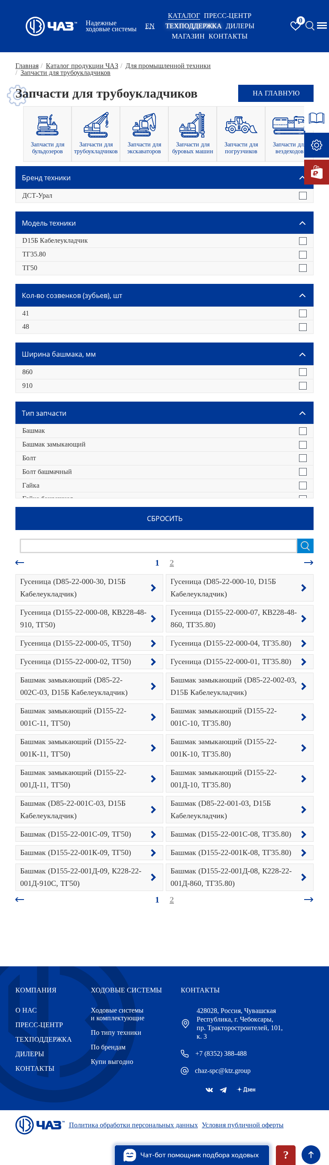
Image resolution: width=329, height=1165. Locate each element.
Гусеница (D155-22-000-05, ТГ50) (75, 643)
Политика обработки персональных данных (133, 1125)
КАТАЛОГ (184, 15)
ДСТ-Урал (37, 195)
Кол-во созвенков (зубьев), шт (72, 295)
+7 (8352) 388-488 (221, 1053)
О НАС (26, 1010)
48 (25, 326)
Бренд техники (46, 177)
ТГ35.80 (34, 254)
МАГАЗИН (188, 36)
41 (25, 313)
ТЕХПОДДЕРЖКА (193, 26)
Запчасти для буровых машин (192, 148)
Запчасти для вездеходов (289, 148)
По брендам (108, 1047)
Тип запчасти (44, 413)
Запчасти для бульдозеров (47, 148)
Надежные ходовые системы (111, 26)
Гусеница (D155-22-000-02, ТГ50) (75, 661)
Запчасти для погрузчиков (241, 148)
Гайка (30, 485)
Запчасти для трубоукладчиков (96, 148)
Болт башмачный (47, 471)
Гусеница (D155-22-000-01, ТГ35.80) (230, 661)
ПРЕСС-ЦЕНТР (227, 15)
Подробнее (153, 588)
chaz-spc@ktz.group (223, 1070)
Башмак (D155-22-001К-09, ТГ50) (75, 852)
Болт (29, 458)
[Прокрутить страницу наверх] (311, 1154)
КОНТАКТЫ (228, 36)
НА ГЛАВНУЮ (276, 93)
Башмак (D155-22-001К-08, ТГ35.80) (230, 852)
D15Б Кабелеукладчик (55, 240)
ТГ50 (29, 267)
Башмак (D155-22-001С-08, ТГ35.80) (230, 834)
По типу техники (116, 1032)
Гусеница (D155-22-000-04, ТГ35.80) (230, 643)
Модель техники (49, 223)
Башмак (33, 430)
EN (150, 26)
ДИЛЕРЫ (29, 1054)
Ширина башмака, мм (59, 354)
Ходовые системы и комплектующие (117, 1014)
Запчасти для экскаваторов (144, 148)
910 (27, 385)
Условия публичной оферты (243, 1125)
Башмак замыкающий (54, 444)
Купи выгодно (112, 1061)
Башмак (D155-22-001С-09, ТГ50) (75, 834)
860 (27, 371)
